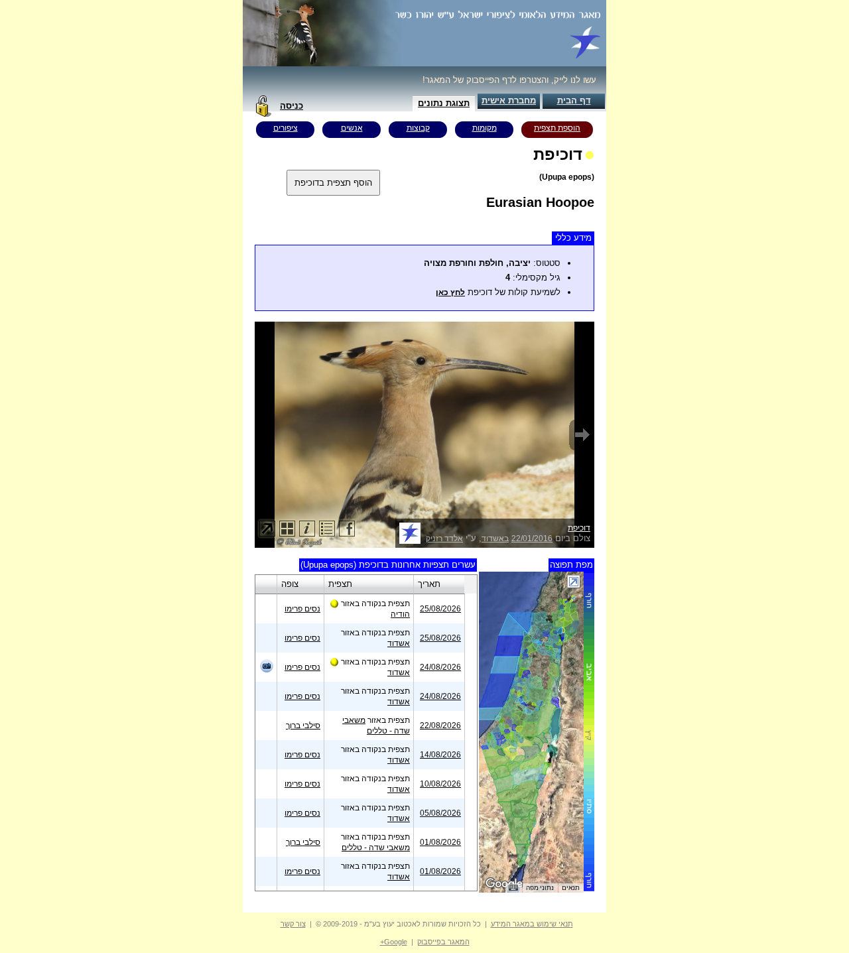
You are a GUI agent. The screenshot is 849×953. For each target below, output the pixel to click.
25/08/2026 (440, 608)
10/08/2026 (440, 784)
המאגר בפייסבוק (443, 942)
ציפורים (285, 128)
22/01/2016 (532, 538)
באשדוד (495, 538)
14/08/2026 (440, 754)
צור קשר (293, 924)
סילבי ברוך (303, 725)
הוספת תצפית (557, 128)
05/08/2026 (440, 813)
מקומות (484, 128)
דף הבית (574, 100)
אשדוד (398, 643)
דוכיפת (579, 528)
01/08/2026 (440, 842)
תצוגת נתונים (444, 103)
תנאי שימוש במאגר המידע (532, 924)
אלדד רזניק (444, 538)
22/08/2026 (440, 725)
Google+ (393, 942)
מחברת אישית (509, 100)
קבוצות (418, 128)
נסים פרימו (302, 608)
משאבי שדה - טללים (376, 847)
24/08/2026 (440, 667)
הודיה (400, 614)
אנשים (352, 128)
